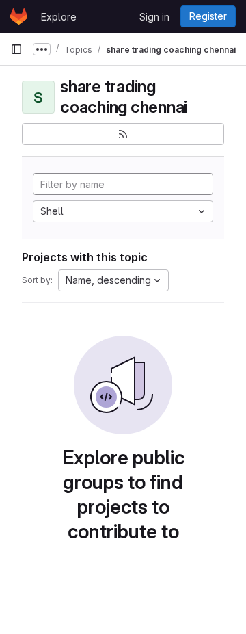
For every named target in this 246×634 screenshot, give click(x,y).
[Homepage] (19, 16)
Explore (59, 17)
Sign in (154, 17)
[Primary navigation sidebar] (16, 49)
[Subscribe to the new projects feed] (123, 134)
